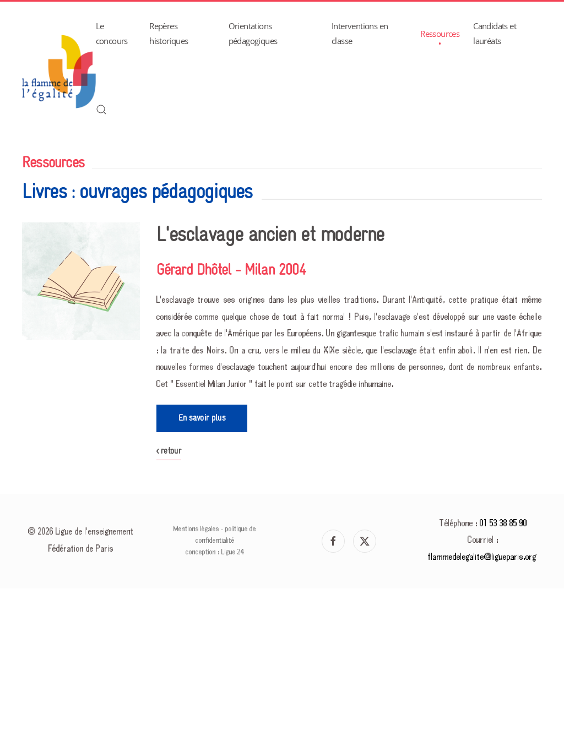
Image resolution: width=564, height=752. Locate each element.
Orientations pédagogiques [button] (253, 33)
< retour (169, 451)
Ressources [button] (439, 33)
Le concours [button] (112, 33)
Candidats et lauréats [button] (494, 33)
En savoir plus (201, 418)
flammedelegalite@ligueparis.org (482, 557)
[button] (101, 109)
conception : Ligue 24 (215, 552)
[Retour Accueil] (59, 71)
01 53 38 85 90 (503, 524)
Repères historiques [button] (168, 33)
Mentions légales (196, 529)
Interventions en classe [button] (360, 33)
